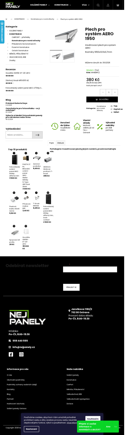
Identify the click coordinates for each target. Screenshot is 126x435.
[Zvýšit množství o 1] (115, 92)
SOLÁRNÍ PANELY (16, 30)
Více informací (74, 422)
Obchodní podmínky (16, 380)
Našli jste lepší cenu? (94, 86)
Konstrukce (71, 380)
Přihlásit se (71, 287)
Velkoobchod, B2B (74, 394)
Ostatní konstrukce (20, 50)
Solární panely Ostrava (16, 408)
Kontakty (11, 389)
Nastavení (31, 429)
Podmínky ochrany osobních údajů (22, 384)
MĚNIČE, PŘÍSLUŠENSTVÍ (18, 54)
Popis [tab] (51, 143)
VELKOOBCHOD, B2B (17, 57)
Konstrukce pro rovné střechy (26, 40)
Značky (12, 60)
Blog (8, 394)
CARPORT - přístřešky (21, 37)
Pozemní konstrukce (20, 47)
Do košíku (103, 99)
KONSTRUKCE (15, 34)
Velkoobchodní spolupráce (78, 399)
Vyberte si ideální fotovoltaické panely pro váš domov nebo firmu (24, 116)
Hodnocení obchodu (15, 404)
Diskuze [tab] (60, 143)
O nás (9, 375)
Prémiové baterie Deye (16, 103)
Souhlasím (93, 418)
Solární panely (73, 375)
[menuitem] (40, 5)
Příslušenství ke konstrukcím (24, 44)
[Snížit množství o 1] (103, 92)
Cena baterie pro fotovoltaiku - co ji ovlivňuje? (23, 109)
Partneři (10, 399)
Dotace (70, 404)
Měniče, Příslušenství (75, 389)
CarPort (70, 384)
